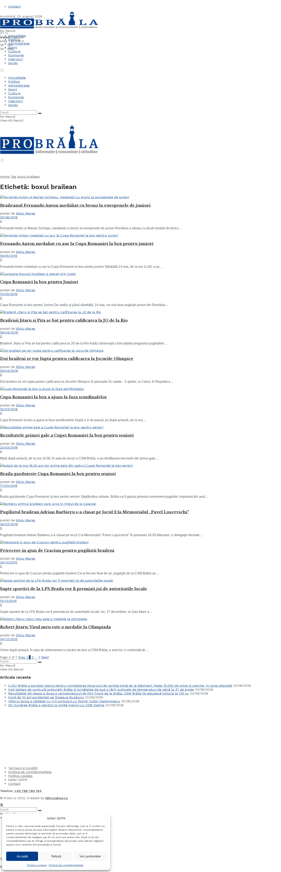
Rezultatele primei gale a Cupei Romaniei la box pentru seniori (67, 435)
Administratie (19, 85)
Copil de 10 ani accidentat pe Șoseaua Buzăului (46, 697)
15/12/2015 (8, 601)
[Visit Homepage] (49, 29)
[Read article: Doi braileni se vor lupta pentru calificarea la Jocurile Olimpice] (140, 351)
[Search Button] (39, 113)
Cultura (14, 51)
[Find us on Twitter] (1, 805)
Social (13, 63)
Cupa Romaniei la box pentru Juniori (39, 281)
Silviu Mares (25, 213)
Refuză (56, 856)
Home (4, 177)
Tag (13, 177)
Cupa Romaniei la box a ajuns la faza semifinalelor (53, 397)
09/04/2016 (9, 332)
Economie (16, 55)
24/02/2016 (9, 524)
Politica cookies (37, 865)
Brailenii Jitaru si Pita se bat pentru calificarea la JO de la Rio (64, 320)
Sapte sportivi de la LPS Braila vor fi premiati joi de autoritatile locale (73, 588)
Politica (14, 40)
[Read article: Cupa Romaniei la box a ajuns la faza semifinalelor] (140, 389)
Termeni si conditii (22, 768)
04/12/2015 (8, 639)
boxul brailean (28, 177)
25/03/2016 (9, 409)
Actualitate (17, 36)
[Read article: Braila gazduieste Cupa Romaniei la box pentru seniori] (140, 465)
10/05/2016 (8, 294)
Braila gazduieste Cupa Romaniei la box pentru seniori (58, 473)
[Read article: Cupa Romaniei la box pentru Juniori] (140, 274)
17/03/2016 (8, 486)
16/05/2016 (8, 256)
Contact (14, 6)
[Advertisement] (31, 736)
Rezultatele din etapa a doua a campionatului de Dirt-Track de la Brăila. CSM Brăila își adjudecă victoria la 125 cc (98, 693)
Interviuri (15, 59)
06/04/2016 (9, 371)
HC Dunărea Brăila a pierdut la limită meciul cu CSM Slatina (56, 705)
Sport (12, 89)
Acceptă (22, 856)
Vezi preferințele (90, 856)
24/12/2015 (8, 562)
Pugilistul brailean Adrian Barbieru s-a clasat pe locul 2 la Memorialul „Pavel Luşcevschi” (94, 512)
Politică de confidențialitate (66, 865)
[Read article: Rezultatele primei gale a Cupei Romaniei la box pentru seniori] (140, 427)
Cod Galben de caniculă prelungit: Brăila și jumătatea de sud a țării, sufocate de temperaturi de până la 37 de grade (101, 689)
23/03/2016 (9, 447)
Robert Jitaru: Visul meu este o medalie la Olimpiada (55, 627)
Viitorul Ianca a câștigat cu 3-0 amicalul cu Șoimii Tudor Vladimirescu (64, 701)
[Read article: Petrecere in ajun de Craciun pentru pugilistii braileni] (140, 542)
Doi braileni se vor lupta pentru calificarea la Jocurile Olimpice (66, 358)
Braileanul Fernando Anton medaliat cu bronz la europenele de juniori (75, 205)
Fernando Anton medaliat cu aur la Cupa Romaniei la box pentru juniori (76, 243)
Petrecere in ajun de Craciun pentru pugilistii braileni (57, 550)
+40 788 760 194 (27, 791)
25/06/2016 (9, 217)
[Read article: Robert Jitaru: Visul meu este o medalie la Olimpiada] (140, 619)
